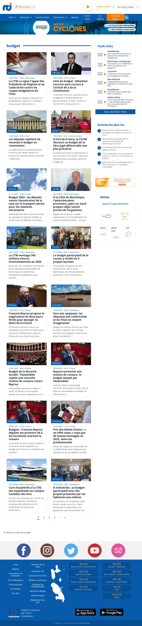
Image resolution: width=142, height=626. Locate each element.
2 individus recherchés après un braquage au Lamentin (119, 75)
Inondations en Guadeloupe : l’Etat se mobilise (119, 92)
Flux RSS (15, 593)
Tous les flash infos (115, 111)
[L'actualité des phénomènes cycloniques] (120, 26)
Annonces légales (115, 17)
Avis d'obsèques (15, 580)
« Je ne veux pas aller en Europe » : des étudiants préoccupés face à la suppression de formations (120, 102)
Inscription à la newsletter (15, 574)
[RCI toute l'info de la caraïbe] (7, 7)
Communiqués (42, 17)
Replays (74, 17)
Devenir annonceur (38, 580)
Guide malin (87, 17)
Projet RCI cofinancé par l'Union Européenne (30, 613)
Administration (38, 595)
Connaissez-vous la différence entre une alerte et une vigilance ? (119, 65)
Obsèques (24, 17)
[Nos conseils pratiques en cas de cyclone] (122, 29)
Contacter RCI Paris (38, 575)
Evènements (59, 17)
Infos (11, 17)
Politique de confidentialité (37, 585)
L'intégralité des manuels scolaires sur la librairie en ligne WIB (120, 83)
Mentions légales (38, 591)
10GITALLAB (84, 623)
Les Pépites (100, 17)
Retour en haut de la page (18, 532)
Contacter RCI (37, 571)
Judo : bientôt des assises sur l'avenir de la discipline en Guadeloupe (119, 55)
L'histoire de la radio (37, 565)
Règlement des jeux (38, 601)
